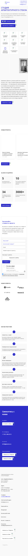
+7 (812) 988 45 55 (23, 1)
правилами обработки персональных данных (13, 275)
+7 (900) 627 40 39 (23, 2)
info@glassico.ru (23, 4)
